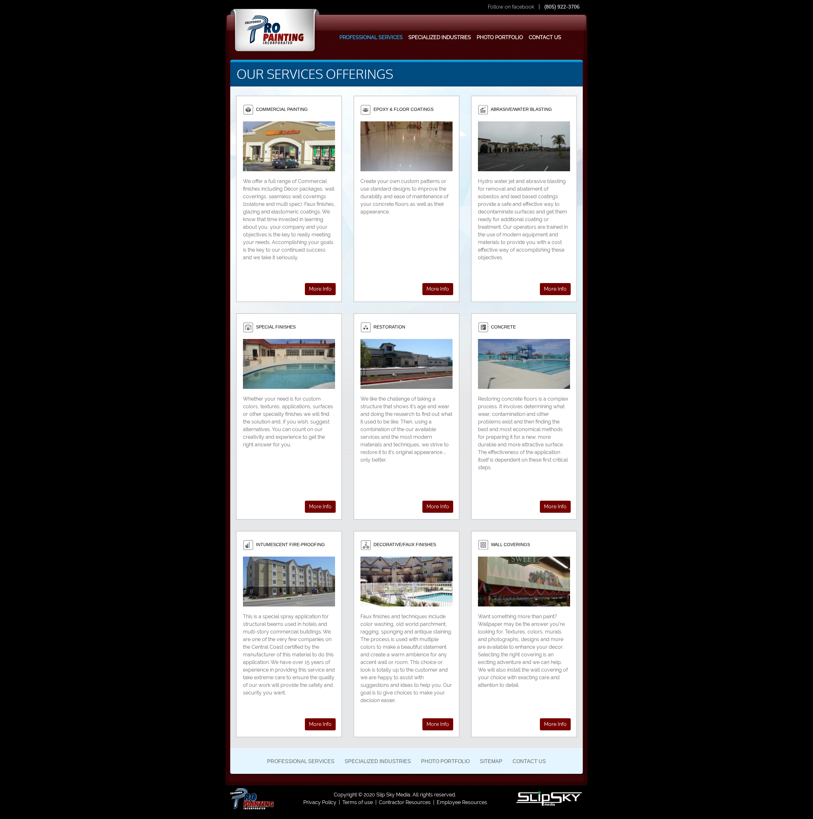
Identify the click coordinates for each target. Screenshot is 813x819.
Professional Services (300, 761)
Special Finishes (275, 326)
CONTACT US (545, 37)
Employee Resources (462, 802)
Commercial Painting (281, 109)
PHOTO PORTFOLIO (500, 37)
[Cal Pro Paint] (252, 798)
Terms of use (357, 802)
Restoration (388, 326)
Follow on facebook (511, 7)
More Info (320, 289)
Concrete (503, 326)
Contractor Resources (405, 802)
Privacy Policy (319, 802)
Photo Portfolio (445, 761)
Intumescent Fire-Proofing (290, 544)
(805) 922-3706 (562, 7)
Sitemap (491, 761)
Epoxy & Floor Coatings (402, 109)
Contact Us (529, 761)
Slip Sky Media (393, 795)
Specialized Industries (378, 761)
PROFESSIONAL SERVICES (371, 37)
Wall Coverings (510, 544)
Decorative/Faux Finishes (404, 544)
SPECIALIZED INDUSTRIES (439, 37)
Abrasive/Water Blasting (521, 109)
